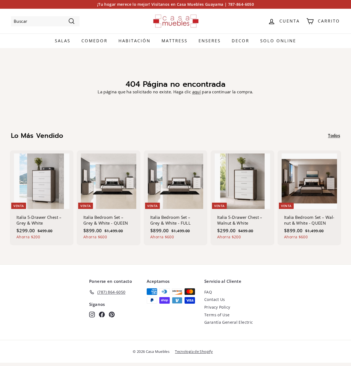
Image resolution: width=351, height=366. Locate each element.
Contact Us (214, 299)
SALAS (62, 40)
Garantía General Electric (228, 322)
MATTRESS (175, 40)
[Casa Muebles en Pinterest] (112, 314)
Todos (334, 135)
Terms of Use (217, 314)
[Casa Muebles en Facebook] (102, 314)
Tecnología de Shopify (194, 351)
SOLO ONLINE (278, 40)
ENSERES (210, 40)
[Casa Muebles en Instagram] (92, 314)
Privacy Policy (217, 307)
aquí (196, 91)
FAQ (208, 292)
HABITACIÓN (134, 40)
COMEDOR (94, 40)
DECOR (240, 40)
